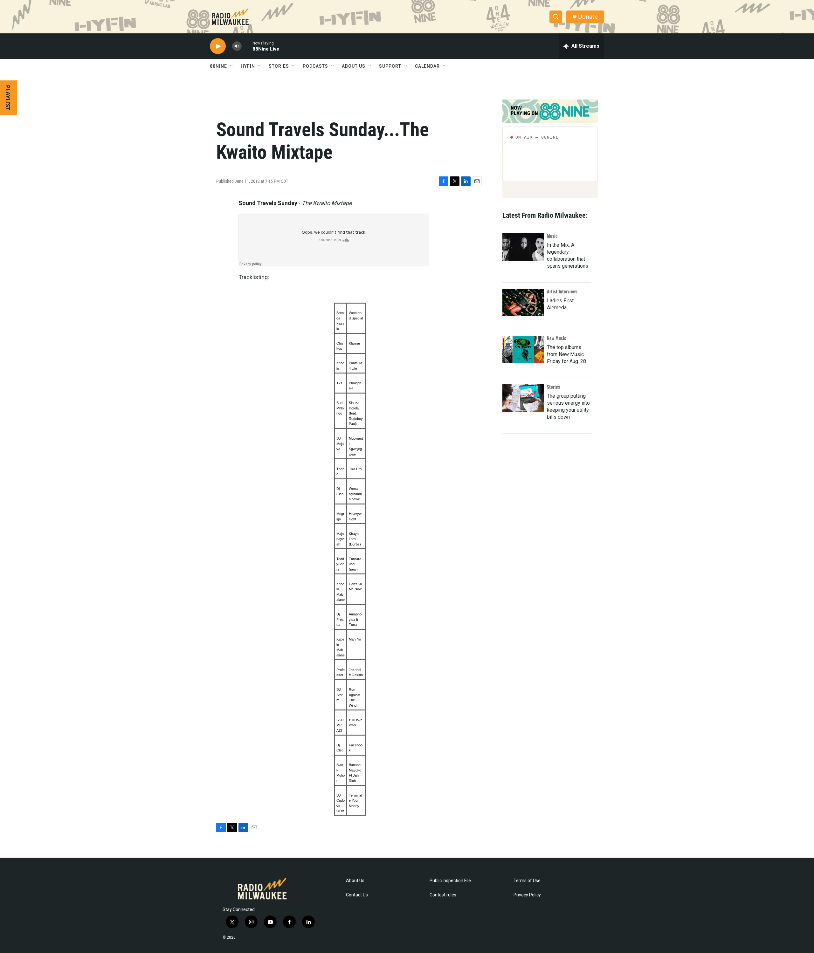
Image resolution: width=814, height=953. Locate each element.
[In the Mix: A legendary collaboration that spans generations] (523, 247)
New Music (556, 338)
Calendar (427, 66)
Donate (588, 16)
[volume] (236, 46)
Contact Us (357, 895)
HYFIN (248, 66)
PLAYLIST (8, 97)
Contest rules (443, 895)
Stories (553, 386)
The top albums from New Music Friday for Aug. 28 (566, 354)
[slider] (247, 46)
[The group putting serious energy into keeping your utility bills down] (523, 398)
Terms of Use (527, 880)
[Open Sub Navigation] (231, 66)
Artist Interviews (562, 291)
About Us (355, 880)
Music (552, 235)
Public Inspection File (450, 880)
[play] (218, 46)
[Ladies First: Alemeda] (523, 302)
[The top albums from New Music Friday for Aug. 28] (523, 349)
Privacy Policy (527, 895)
